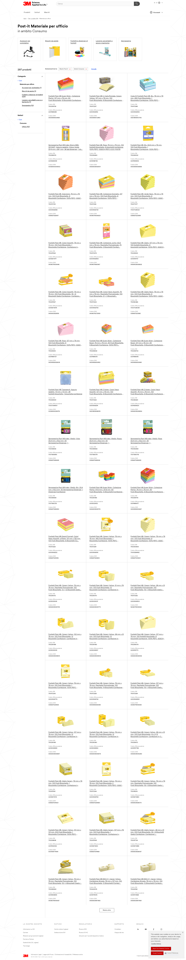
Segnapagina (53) (28, 105)
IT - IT (156, 3)
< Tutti (20, 81)
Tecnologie (26, 946)
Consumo (79, 69)
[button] (171, 953)
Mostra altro (107, 910)
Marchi (47, 12)
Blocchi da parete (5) (29, 91)
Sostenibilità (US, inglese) (31, 942)
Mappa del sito (119, 932)
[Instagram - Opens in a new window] (161, 929)
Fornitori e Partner (28, 939)
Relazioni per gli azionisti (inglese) (33, 936)
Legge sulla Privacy (48, 954)
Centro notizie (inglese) (61, 929)
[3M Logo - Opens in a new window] (35, 4)
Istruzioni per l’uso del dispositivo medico (91, 936)
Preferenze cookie (78, 954)
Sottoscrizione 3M (59, 932)
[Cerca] (137, 4)
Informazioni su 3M (29, 929)
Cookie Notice (156, 944)
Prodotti (27, 12)
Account (156, 12)
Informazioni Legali (36, 954)
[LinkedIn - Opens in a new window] (138, 929)
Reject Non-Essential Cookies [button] (161, 948)
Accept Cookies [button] (157, 953)
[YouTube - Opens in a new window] (145, 929)
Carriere (25, 932)
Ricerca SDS (83, 929)
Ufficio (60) (26, 127)
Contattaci (118, 929)
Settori (37, 12)
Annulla (93, 69)
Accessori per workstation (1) (31, 88)
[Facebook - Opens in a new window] (153, 929)
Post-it (64, 69)
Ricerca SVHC (83, 932)
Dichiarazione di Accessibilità (63, 954)
